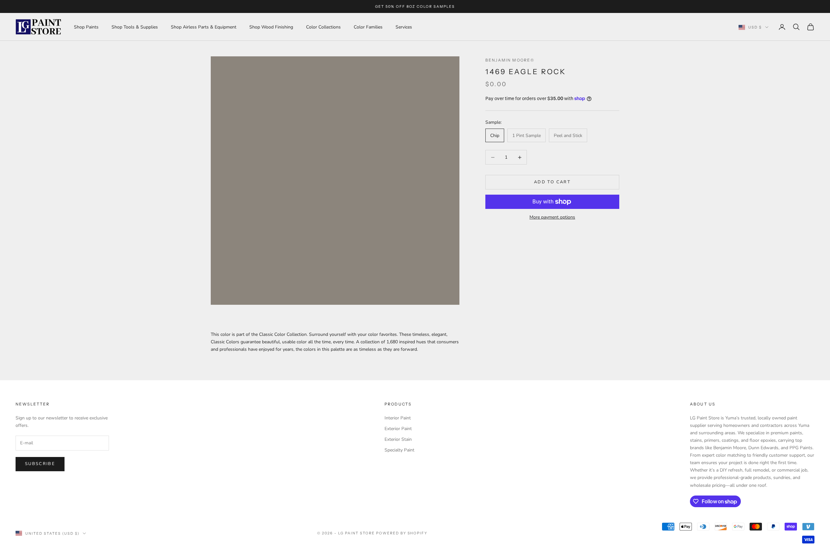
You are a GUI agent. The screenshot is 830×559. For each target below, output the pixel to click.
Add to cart (552, 182)
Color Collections (323, 27)
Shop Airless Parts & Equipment (203, 27)
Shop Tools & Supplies (135, 27)
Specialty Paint (399, 450)
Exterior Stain (398, 439)
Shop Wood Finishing (271, 27)
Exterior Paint (398, 429)
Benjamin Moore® (509, 60)
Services (404, 27)
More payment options (552, 217)
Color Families (368, 27)
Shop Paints (86, 27)
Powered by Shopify (402, 533)
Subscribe (40, 464)
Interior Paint (398, 418)
